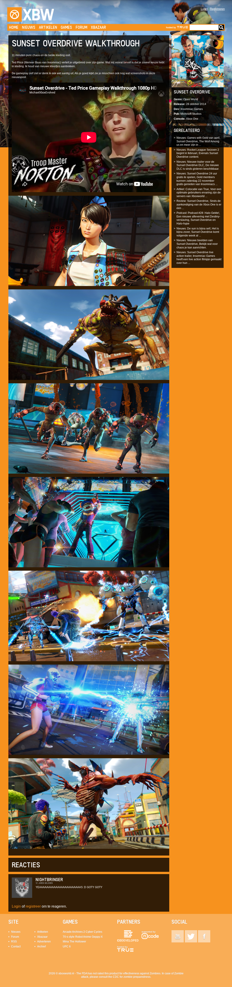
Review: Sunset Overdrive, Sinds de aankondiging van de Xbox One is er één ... (198, 204)
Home (13, 27)
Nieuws (28, 27)
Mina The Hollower (74, 941)
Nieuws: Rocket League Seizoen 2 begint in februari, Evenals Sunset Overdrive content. (197, 153)
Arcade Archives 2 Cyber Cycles (82, 931)
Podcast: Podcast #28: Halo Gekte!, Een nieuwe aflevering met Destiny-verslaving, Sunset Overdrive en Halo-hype (198, 218)
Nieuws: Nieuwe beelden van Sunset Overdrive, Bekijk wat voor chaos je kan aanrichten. (197, 244)
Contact (16, 946)
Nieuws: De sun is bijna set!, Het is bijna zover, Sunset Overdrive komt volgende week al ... (197, 232)
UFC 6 (67, 946)
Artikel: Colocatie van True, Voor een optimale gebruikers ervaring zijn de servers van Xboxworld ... (198, 193)
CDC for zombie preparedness (131, 976)
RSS (14, 941)
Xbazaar (98, 27)
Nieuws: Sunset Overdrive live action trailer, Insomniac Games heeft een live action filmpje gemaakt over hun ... (198, 258)
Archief (41, 946)
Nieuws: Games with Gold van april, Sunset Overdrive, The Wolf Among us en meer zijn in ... (198, 141)
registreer (33, 906)
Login (204, 9)
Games (66, 27)
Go (221, 27)
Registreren (217, 9)
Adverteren (44, 941)
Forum (81, 27)
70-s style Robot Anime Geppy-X (83, 936)
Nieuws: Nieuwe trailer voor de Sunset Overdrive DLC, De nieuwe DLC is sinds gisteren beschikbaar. (197, 165)
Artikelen (48, 27)
